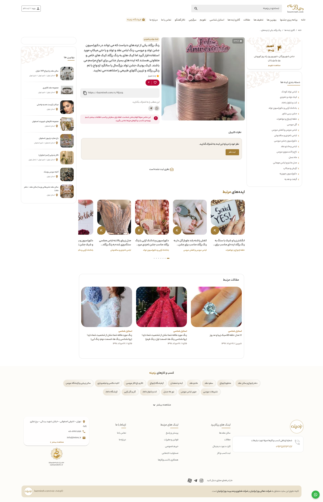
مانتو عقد (193, 383)
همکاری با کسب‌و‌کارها (168, 460)
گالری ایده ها (234, 20)
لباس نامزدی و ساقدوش (285, 136)
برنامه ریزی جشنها (289, 20)
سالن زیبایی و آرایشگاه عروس (78, 383)
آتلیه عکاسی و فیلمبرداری (108, 383)
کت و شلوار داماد (289, 103)
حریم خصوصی (171, 447)
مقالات (246, 20)
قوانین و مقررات (171, 440)
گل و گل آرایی (130, 392)
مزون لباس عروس (188, 392)
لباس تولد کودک (289, 92)
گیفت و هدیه (290, 179)
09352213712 (284, 446)
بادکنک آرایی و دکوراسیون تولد (282, 108)
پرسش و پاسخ (172, 433)
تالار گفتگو (180, 20)
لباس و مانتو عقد (289, 147)
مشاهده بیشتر (163, 405)
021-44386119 (74, 432)
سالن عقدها (224, 433)
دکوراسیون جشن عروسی (285, 141)
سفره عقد (209, 383)
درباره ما (154, 20)
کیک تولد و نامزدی (288, 97)
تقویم (203, 20)
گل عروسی (292, 125)
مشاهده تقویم (274, 65)
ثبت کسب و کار (223, 453)
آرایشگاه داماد (111, 392)
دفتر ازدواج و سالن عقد (247, 383)
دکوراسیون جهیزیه (288, 174)
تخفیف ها (258, 20)
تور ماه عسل (169, 392)
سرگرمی (192, 20)
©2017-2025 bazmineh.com (48, 491)
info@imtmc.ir (74, 438)
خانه (303, 20)
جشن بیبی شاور (289, 114)
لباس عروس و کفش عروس (284, 130)
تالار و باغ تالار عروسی (134, 383)
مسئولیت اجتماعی (170, 453)
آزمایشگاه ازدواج (157, 383)
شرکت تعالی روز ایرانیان (260, 491)
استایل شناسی (217, 20)
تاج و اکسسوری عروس (287, 152)
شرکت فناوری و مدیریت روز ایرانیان (232, 491)
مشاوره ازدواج (225, 383)
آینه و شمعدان (176, 383)
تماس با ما (166, 20)
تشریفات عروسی (210, 392)
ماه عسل (293, 157)
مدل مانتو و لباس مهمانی (285, 163)
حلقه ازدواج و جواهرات (287, 119)
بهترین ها (272, 20)
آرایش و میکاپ (290, 168)
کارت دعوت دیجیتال (221, 447)
